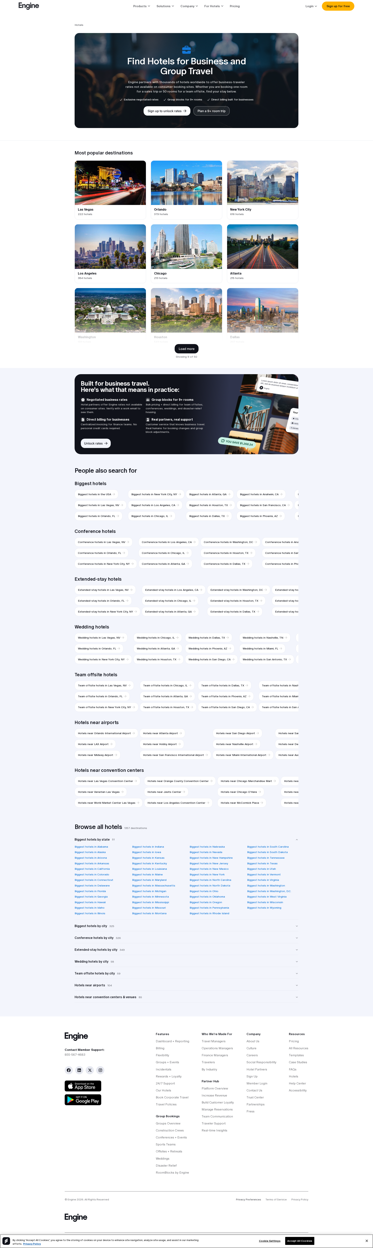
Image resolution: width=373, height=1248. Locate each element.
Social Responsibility (261, 1062)
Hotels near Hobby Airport (160, 744)
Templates (296, 1055)
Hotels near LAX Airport (93, 744)
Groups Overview (168, 1123)
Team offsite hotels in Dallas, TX (222, 685)
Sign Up (252, 1076)
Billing (160, 1048)
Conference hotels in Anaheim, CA (287, 542)
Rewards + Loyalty (169, 1076)
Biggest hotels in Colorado (92, 874)
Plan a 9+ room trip (212, 111)
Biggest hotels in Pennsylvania (209, 907)
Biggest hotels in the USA (94, 494)
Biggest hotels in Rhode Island (209, 913)
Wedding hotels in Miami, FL (260, 648)
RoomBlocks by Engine (172, 1172)
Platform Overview (215, 1088)
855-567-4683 (75, 1055)
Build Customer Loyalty (218, 1102)
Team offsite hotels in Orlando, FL (100, 696)
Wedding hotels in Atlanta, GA (156, 648)
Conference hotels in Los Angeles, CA (167, 542)
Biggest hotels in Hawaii (90, 902)
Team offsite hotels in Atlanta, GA (165, 696)
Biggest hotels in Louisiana (149, 868)
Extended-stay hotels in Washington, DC (236, 589)
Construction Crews (170, 1130)
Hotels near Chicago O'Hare (239, 791)
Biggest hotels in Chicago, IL (149, 516)
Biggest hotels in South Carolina (268, 846)
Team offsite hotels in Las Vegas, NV (102, 685)
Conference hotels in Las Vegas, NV (101, 542)
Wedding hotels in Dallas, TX (206, 637)
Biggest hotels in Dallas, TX (207, 516)
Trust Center (255, 1097)
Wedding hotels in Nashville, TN (263, 637)
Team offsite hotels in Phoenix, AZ (224, 696)
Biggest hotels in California (92, 868)
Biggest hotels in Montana (149, 913)
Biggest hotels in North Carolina (210, 879)
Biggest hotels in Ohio (204, 891)
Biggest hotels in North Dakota (210, 885)
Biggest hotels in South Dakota (267, 852)
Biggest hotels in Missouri (149, 907)
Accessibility (298, 1090)
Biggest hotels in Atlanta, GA (208, 494)
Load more (186, 349)
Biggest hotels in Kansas (148, 857)
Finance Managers (215, 1055)
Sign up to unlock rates (165, 111)
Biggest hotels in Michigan (149, 891)
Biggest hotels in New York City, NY (154, 494)
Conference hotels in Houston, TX (226, 552)
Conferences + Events (171, 1137)
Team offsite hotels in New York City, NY (104, 707)
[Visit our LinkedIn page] (79, 1070)
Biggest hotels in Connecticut (94, 879)
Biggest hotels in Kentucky (149, 863)
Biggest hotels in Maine (147, 874)
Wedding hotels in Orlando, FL (97, 648)
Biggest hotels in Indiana (148, 846)
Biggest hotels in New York (207, 874)
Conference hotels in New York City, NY (104, 563)
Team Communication (217, 1116)
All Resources (298, 1048)
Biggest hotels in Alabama (91, 846)
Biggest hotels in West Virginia (267, 896)
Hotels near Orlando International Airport (104, 733)
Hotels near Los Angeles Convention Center (176, 802)
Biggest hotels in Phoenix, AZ (259, 516)
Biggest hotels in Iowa (146, 852)
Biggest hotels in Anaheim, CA (259, 494)
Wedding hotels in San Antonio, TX (265, 659)
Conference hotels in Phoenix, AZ (287, 563)
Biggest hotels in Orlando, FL (96, 516)
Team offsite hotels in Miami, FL (283, 696)
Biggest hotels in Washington (266, 885)
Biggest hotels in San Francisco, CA (263, 505)
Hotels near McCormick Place (240, 802)
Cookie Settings (270, 1240)
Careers (252, 1055)
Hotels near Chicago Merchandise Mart (246, 781)
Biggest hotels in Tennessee (266, 857)
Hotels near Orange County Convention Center (178, 781)
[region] (186, 1241)
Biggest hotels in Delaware (92, 885)
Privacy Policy (299, 1199)
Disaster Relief (166, 1165)
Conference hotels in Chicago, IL (163, 552)
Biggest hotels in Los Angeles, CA (153, 505)
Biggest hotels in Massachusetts (153, 885)
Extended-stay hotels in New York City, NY (105, 611)
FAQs (292, 1069)
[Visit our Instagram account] (100, 1070)
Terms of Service (276, 1199)
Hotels (293, 1076)
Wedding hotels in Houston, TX (156, 659)
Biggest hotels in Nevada (206, 852)
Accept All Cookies (299, 1240)
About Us (253, 1041)
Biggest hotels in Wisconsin (265, 902)
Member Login (257, 1083)
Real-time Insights (214, 1130)
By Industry (209, 1069)
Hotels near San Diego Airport (235, 733)
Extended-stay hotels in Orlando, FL (101, 600)
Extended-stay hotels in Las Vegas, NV (103, 589)
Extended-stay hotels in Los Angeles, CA (171, 589)
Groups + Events (167, 1062)
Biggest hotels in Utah (261, 868)
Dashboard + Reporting (172, 1041)
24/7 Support (165, 1083)
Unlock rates (93, 443)
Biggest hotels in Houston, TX (208, 505)
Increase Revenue (214, 1095)
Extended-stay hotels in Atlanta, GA (168, 611)
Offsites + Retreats (169, 1151)
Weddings (162, 1158)
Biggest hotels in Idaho (90, 907)
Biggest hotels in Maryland (149, 879)
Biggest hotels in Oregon (206, 902)
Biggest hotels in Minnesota (150, 896)
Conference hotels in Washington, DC (228, 542)
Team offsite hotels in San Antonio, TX (287, 707)
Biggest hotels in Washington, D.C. (269, 891)
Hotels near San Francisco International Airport (173, 754)
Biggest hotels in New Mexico (209, 868)
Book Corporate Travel (172, 1097)
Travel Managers (214, 1041)
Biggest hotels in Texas (262, 863)
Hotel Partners (257, 1069)
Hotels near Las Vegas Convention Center (105, 781)
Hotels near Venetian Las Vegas (99, 791)
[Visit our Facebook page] (69, 1070)
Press (250, 1111)
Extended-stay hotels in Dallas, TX (232, 611)
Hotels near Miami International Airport (241, 754)
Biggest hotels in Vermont (264, 874)
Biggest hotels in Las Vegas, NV (98, 505)
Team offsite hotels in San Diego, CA (225, 707)
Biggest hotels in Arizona (91, 857)
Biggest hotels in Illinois (90, 913)
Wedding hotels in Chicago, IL (156, 637)
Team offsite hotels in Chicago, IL (165, 685)
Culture (251, 1048)
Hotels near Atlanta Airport (160, 733)
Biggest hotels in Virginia (263, 879)
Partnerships (256, 1104)
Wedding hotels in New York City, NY (101, 659)
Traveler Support (214, 1123)
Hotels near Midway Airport (95, 754)
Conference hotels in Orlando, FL (99, 552)
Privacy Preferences (248, 1199)
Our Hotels (163, 1090)
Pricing (235, 6)
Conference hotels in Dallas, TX (224, 563)
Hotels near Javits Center (164, 791)
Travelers (208, 1062)
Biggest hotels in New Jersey (209, 863)
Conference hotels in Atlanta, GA (163, 563)
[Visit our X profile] (90, 1070)
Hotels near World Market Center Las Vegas (106, 802)
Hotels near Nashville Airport (234, 744)
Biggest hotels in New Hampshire (211, 857)
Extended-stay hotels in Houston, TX (234, 600)
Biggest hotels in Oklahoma (207, 896)
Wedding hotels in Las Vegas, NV (99, 637)
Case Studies (298, 1062)
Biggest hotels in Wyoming (264, 907)
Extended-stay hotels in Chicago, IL (168, 600)
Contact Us (254, 1090)
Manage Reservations (217, 1109)
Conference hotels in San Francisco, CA (291, 552)
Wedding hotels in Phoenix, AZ (207, 648)
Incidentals (163, 1069)
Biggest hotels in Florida (90, 891)
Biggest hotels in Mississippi (150, 902)
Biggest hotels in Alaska (90, 852)
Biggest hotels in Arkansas (92, 863)
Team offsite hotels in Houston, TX (166, 707)
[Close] (367, 1241)
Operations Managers (217, 1048)
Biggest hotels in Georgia (91, 896)
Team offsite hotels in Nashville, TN (285, 685)
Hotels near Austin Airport (295, 754)
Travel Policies (166, 1104)
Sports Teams (166, 1144)
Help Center (297, 1083)
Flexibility (162, 1055)
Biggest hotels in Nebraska (207, 846)
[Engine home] (103, 1036)
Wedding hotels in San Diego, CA (209, 659)
